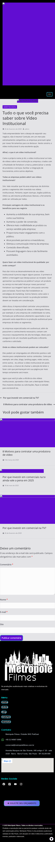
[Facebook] (3, 784)
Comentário (6, 564)
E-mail (4, 612)
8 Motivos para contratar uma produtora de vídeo (27, 404)
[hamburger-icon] (49, 94)
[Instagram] (21, 784)
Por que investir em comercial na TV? (21, 397)
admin (27, 129)
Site (2, 624)
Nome (4, 599)
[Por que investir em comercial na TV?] (27, 496)
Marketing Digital (10, 107)
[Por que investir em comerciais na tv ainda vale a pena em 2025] (22, 471)
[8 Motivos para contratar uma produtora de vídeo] (27, 420)
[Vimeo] (9, 784)
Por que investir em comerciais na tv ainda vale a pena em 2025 (24, 478)
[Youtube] (15, 784)
